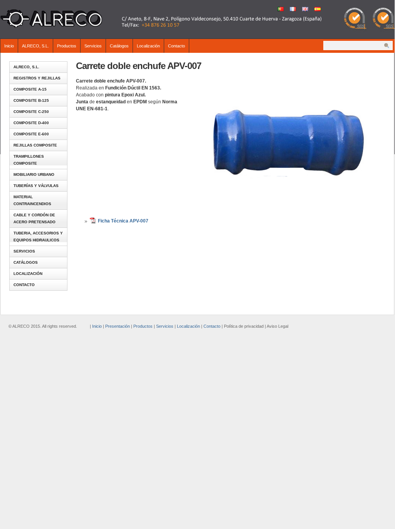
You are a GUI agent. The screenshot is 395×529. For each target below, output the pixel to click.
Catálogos (119, 46)
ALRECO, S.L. (35, 46)
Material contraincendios (32, 200)
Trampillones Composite (28, 159)
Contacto (176, 46)
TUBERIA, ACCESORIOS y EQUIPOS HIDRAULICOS (38, 236)
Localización (148, 46)
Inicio (9, 46)
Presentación (117, 326)
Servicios (93, 46)
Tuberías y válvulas (36, 186)
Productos (66, 46)
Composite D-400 (31, 123)
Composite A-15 (30, 89)
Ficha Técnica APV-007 (123, 221)
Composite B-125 (31, 100)
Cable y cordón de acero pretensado (34, 218)
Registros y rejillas (37, 78)
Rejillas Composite (35, 145)
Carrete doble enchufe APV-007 (138, 66)
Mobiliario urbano (33, 174)
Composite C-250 (31, 112)
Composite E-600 (31, 134)
